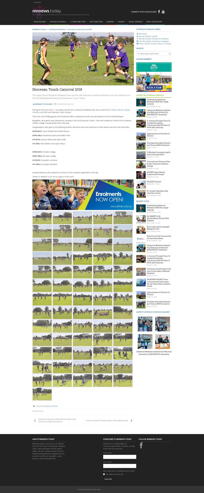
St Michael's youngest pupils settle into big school (158, 153)
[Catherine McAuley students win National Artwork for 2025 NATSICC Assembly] (145, 324)
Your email (107, 462)
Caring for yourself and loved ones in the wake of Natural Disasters (159, 271)
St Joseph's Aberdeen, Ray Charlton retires (157, 192)
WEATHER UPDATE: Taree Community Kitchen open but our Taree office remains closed (158, 282)
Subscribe (108, 479)
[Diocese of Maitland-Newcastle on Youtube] (163, 11)
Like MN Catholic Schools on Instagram (154, 41)
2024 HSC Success (154, 181)
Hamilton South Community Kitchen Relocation (159, 237)
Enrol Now (143, 34)
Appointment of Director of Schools (158, 135)
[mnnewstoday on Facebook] (159, 11)
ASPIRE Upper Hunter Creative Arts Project (156, 173)
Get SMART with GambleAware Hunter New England (158, 218)
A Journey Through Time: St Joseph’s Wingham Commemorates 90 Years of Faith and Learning (158, 124)
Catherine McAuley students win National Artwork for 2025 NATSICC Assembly (158, 112)
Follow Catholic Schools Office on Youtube (155, 44)
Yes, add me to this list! (114, 474)
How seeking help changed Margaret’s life (158, 228)
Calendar (37, 2)
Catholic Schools (50, 406)
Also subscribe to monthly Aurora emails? (119, 471)
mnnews (46, 10)
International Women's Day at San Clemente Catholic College (158, 163)
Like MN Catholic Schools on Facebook (154, 39)
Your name (107, 453)
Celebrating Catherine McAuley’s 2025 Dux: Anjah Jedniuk (157, 101)
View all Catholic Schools (148, 36)
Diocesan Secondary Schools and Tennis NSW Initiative (158, 144)
